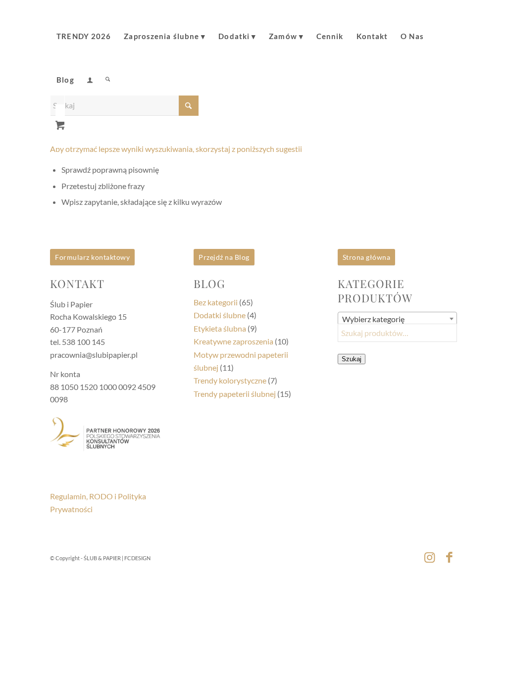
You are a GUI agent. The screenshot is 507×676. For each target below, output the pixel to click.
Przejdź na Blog (224, 257)
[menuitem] (83, 29)
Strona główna (367, 257)
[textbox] (397, 319)
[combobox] (397, 319)
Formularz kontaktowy (92, 257)
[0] (59, 122)
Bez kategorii (216, 302)
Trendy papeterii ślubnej (235, 393)
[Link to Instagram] (429, 556)
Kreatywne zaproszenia (233, 341)
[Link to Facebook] (449, 556)
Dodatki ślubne (220, 315)
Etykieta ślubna (220, 328)
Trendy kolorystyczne (230, 380)
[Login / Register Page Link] (90, 74)
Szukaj (351, 359)
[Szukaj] (107, 73)
